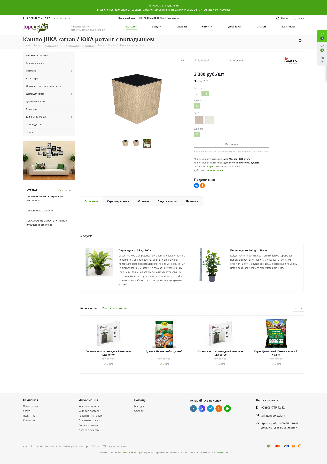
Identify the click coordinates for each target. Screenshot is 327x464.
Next (301, 309)
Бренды (139, 406)
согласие (128, 452)
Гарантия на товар (90, 415)
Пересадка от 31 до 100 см (136, 250)
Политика (29, 415)
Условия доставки (90, 410)
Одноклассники (218, 408)
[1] (195, 60)
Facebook (201, 408)
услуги (210, 166)
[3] (202, 60)
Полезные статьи (89, 420)
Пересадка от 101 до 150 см (248, 250)
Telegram (210, 408)
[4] (205, 60)
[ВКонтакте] (196, 185)
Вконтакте (193, 408)
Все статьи (65, 190)
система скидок (214, 170)
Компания (30, 400)
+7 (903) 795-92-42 (38, 18)
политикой (222, 452)
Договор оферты (89, 430)
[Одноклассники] (202, 185)
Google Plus (227, 408)
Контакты (29, 420)
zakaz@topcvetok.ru (273, 415)
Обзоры (139, 410)
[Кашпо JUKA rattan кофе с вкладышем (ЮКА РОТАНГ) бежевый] (136, 99)
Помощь (140, 400)
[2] (198, 60)
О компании (30, 406)
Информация (88, 400)
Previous (296, 309)
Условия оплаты (89, 406)
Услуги (27, 410)
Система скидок (88, 425)
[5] (208, 60)
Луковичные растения (39, 210)
